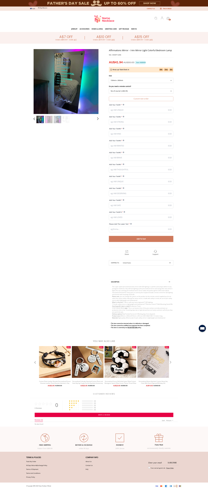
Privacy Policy (30, 477)
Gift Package (124, 29)
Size (110, 76)
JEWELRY (74, 29)
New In (134, 29)
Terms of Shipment (32, 469)
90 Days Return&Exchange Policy (36, 465)
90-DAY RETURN (132, 327)
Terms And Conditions (33, 473)
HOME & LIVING (97, 29)
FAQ (87, 469)
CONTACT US (151, 9)
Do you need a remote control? (120, 86)
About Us (89, 461)
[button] (38, 81)
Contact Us (89, 465)
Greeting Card (111, 29)
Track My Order (31, 461)
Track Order (167, 9)
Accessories (84, 29)
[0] (168, 18)
